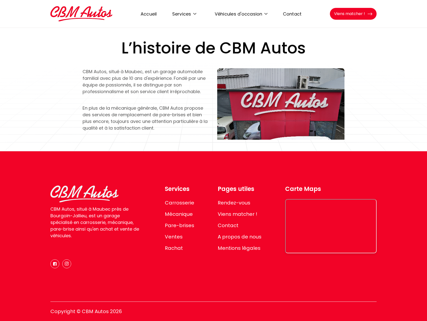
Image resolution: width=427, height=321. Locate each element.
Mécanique (179, 214)
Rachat (174, 248)
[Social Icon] (54, 263)
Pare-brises (179, 225)
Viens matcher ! (237, 214)
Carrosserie (179, 202)
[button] (184, 13)
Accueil (149, 14)
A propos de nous (239, 236)
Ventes (174, 236)
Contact (292, 14)
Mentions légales (239, 248)
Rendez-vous (234, 202)
